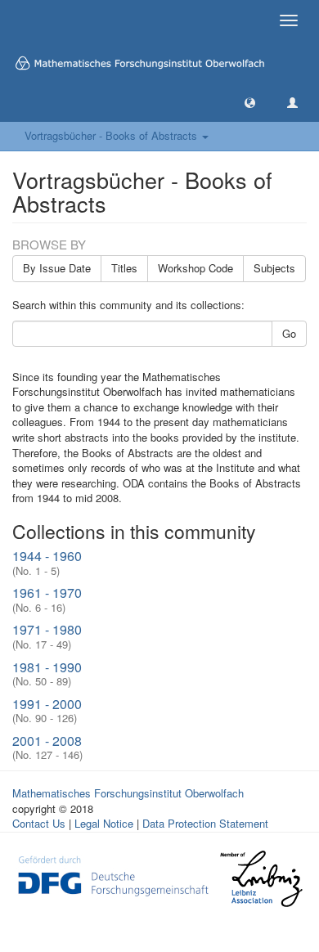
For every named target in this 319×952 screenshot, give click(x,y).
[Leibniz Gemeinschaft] (260, 879)
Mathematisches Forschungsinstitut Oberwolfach (128, 793)
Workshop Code (195, 268)
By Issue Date (57, 268)
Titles (124, 268)
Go (289, 333)
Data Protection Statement (205, 823)
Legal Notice (103, 823)
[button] (250, 101)
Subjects (274, 268)
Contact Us (38, 823)
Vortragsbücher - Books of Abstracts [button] (112, 135)
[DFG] (113, 874)
